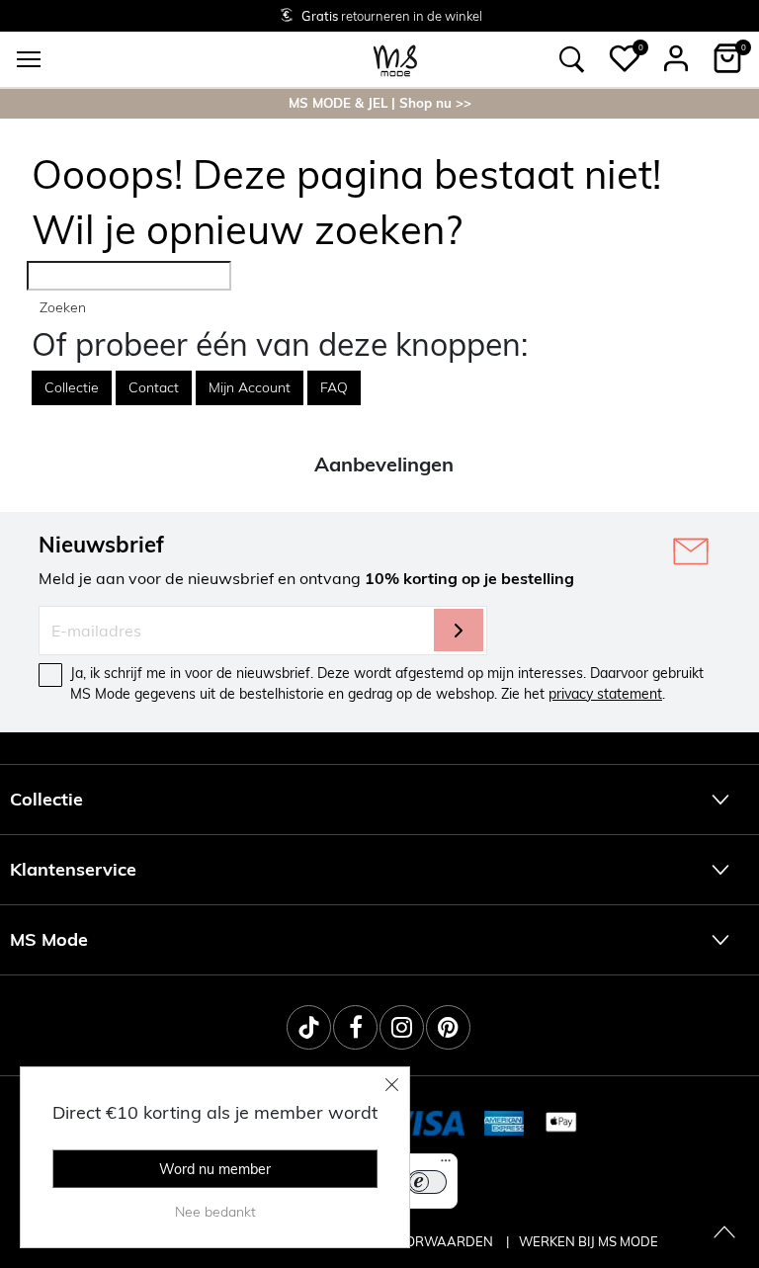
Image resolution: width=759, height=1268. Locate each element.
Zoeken (63, 307)
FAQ (334, 387)
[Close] (392, 1084)
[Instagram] (402, 1027)
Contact (153, 387)
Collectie (71, 387)
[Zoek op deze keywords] (572, 59)
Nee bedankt (215, 1212)
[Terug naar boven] (724, 1233)
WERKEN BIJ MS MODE (588, 1241)
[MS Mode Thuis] (395, 59)
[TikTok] (309, 1027)
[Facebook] (355, 1027)
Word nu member (215, 1169)
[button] (624, 58)
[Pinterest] (448, 1027)
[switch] (427, 1182)
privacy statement (605, 694)
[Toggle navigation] (29, 59)
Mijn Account (250, 387)
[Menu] (446, 1165)
